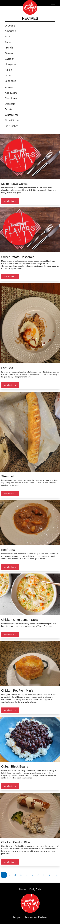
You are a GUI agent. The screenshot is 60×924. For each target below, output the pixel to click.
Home (23, 889)
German (9, 58)
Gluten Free (11, 115)
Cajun (8, 42)
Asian (8, 36)
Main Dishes (12, 120)
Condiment (11, 98)
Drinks (8, 109)
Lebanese (10, 81)
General (9, 53)
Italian (8, 69)
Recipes (17, 917)
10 (55, 875)
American (10, 31)
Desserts (10, 103)
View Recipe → (10, 201)
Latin (8, 75)
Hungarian (11, 64)
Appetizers (11, 92)
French (9, 47)
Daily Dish (35, 889)
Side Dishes (11, 126)
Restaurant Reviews (36, 917)
